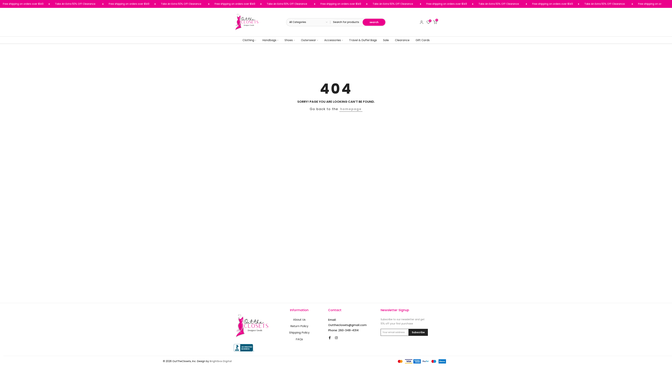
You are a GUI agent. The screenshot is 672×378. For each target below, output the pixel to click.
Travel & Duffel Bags (363, 40)
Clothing (248, 40)
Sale (386, 40)
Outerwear (308, 40)
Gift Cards (423, 40)
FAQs (299, 339)
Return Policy (299, 326)
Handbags (269, 40)
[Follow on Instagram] (336, 338)
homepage (351, 109)
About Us (299, 320)
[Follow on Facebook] (329, 338)
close (668, 4)
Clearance (402, 40)
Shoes (289, 40)
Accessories (332, 40)
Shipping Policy (299, 333)
